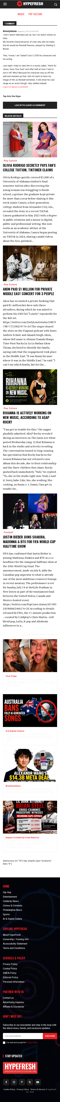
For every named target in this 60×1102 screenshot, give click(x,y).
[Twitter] (30, 1082)
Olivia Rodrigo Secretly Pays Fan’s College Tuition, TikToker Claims (29, 167)
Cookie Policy (9, 1089)
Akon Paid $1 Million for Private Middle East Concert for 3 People (28, 291)
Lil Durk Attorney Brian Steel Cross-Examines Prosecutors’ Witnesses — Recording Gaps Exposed (25, 844)
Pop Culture (35, 14)
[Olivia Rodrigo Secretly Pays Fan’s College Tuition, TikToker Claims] (30, 139)
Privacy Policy (31, 1043)
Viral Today (11, 676)
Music (21, 14)
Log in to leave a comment (15, 87)
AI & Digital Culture (15, 731)
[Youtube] (38, 1082)
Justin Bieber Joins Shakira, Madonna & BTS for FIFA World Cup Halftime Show (29, 541)
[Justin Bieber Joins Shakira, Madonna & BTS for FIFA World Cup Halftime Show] (30, 511)
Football (8, 532)
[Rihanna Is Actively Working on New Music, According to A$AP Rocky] (30, 387)
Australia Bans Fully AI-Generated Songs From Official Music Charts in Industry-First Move (30, 737)
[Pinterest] (22, 1082)
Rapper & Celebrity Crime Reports (22, 838)
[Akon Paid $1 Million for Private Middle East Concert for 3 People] (30, 263)
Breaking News (13, 786)
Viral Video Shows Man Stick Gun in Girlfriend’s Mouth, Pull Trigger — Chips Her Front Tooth (30, 682)
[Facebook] (6, 1082)
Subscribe (50, 1036)
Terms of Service (37, 1089)
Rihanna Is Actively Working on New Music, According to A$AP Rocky (27, 417)
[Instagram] (14, 1082)
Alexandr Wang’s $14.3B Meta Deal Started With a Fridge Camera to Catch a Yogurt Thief (30, 790)
